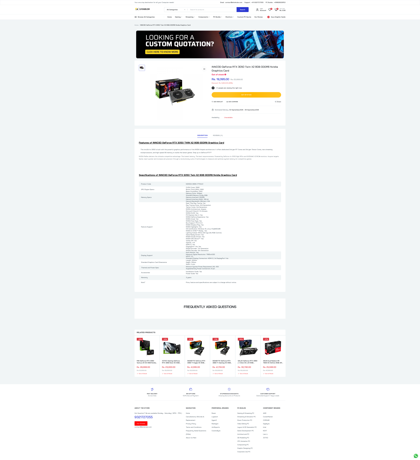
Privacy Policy (191, 424)
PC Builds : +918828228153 (275, 2)
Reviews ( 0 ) (218, 135)
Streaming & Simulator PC (246, 417)
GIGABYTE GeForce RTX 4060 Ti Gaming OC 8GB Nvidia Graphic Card (222, 362)
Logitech (215, 417)
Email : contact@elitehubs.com (231, 2)
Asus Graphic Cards (278, 17)
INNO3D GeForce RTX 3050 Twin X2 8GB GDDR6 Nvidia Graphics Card (245, 68)
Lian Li (265, 434)
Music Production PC (244, 420)
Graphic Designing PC (245, 448)
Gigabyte (266, 424)
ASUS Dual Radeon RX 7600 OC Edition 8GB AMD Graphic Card (273, 362)
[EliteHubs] (142, 9)
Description (202, 135)
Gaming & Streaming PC (245, 413)
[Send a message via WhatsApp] (416, 456)
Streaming (190, 17)
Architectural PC (243, 434)
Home (169, 17)
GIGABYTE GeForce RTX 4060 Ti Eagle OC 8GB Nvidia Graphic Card (196, 362)
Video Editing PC (243, 424)
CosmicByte (216, 431)
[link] (155, 341)
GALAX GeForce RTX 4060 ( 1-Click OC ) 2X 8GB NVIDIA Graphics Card (247, 362)
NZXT (265, 431)
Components (203, 17)
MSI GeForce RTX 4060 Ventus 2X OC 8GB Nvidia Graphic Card (146, 362)
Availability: (216, 117)
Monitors (229, 17)
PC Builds (217, 17)
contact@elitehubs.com (143, 427)
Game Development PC (245, 431)
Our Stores (258, 17)
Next (285, 356)
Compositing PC (243, 445)
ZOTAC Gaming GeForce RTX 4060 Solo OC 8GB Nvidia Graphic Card (171, 362)
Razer (214, 413)
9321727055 (144, 417)
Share (279, 102)
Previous (134, 356)
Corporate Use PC (243, 452)
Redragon (215, 424)
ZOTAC (265, 438)
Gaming (178, 17)
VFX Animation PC (243, 441)
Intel (264, 427)
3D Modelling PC (243, 438)
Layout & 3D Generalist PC (247, 427)
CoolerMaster (268, 417)
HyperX (214, 420)
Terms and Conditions (193, 427)
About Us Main (191, 438)
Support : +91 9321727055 (253, 2)
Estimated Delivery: (222, 110)
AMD (264, 413)
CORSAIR (266, 420)
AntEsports (216, 427)
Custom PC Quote (244, 17)
